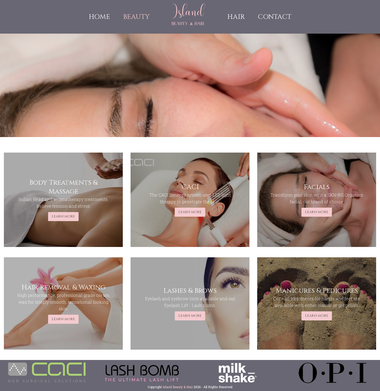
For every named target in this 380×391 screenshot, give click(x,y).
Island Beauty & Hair (178, 387)
